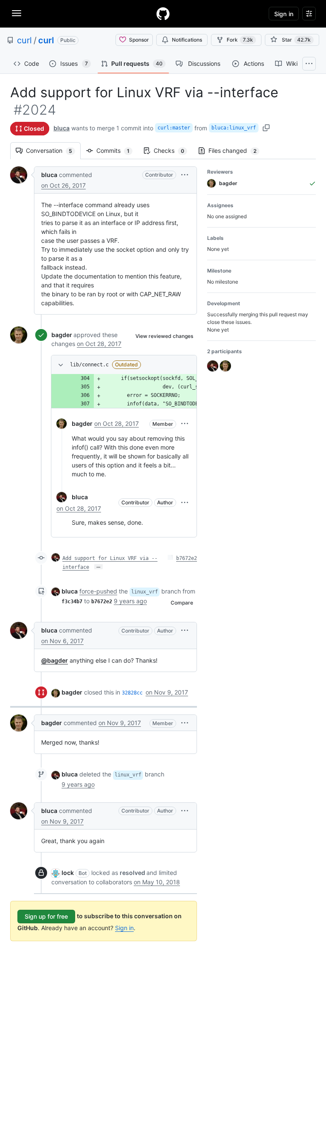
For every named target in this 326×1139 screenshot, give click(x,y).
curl (24, 40)
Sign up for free (46, 916)
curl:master (173, 128)
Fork (240, 40)
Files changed (236, 150)
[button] (185, 175)
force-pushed (98, 591)
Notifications (187, 40)
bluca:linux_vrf (233, 128)
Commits (117, 150)
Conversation (53, 150)
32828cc (132, 693)
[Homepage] (163, 13)
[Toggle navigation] (16, 13)
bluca (61, 128)
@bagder (54, 660)
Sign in (124, 927)
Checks (173, 150)
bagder (61, 334)
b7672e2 (186, 558)
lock (68, 872)
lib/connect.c (89, 365)
